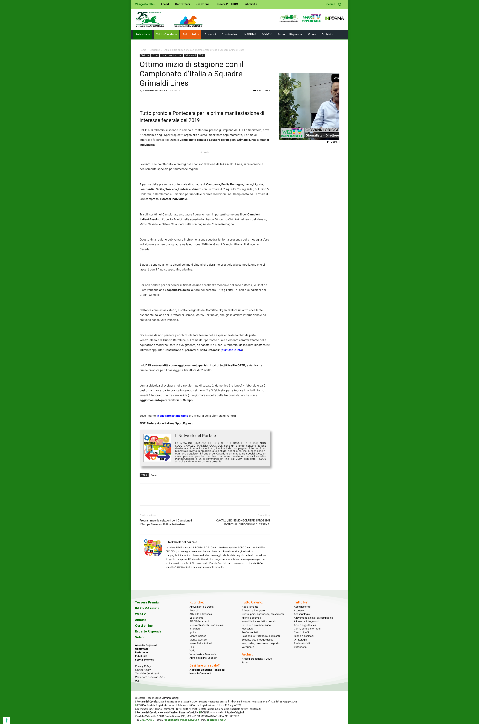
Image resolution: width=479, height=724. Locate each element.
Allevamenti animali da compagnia (313, 617)
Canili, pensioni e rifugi (307, 628)
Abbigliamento (250, 606)
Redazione (141, 652)
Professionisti (250, 632)
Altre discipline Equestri (203, 657)
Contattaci (141, 648)
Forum (245, 662)
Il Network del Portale (155, 90)
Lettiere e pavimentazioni (256, 624)
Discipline (155, 49)
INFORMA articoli (199, 621)
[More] (195, 99)
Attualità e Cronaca (201, 613)
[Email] (177, 99)
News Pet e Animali (201, 643)
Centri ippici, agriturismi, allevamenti (263, 613)
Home (143, 49)
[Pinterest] (160, 99)
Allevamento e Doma (201, 606)
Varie (201, 55)
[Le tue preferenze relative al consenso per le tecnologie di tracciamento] (6, 720)
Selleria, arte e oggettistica (257, 639)
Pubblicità (141, 655)
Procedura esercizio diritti (150, 677)
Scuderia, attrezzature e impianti (261, 635)
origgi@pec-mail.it (216, 719)
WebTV (140, 614)
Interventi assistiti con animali (207, 624)
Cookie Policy (143, 669)
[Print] (186, 99)
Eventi (154, 475)
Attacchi (194, 610)
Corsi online (144, 625)
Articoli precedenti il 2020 (257, 658)
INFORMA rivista (147, 608)
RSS (137, 680)
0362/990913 (147, 719)
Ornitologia (300, 639)
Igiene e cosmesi (251, 617)
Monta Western (199, 639)
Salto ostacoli (190, 55)
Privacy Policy (143, 665)
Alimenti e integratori (254, 610)
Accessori (299, 610)
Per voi (155, 55)
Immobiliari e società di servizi (259, 621)
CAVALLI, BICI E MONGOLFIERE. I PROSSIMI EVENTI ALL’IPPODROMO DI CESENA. (243, 522)
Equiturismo (196, 617)
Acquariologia (302, 613)
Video (139, 637)
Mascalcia (247, 628)
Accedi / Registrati (146, 645)
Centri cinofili (301, 632)
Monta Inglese (198, 635)
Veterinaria (248, 646)
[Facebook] (143, 99)
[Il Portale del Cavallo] (150, 19)
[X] (152, 99)
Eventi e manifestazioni (171, 55)
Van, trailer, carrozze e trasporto (261, 643)
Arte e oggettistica (305, 624)
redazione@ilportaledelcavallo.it (181, 719)
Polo (192, 646)
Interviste (195, 628)
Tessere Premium (148, 602)
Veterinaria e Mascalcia (203, 653)
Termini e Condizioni (147, 673)
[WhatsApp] (169, 99)
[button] (335, 4)
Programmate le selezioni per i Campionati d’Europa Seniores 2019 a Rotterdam (166, 522)
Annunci (141, 620)
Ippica (193, 632)
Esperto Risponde (148, 631)
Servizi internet (144, 659)
